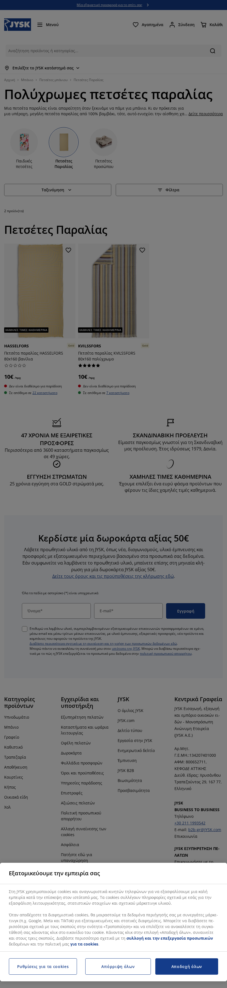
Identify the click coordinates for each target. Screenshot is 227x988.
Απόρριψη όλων (118, 966)
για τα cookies (84, 944)
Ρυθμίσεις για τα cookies (43, 966)
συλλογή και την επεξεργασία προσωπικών (170, 938)
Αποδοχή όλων (186, 966)
